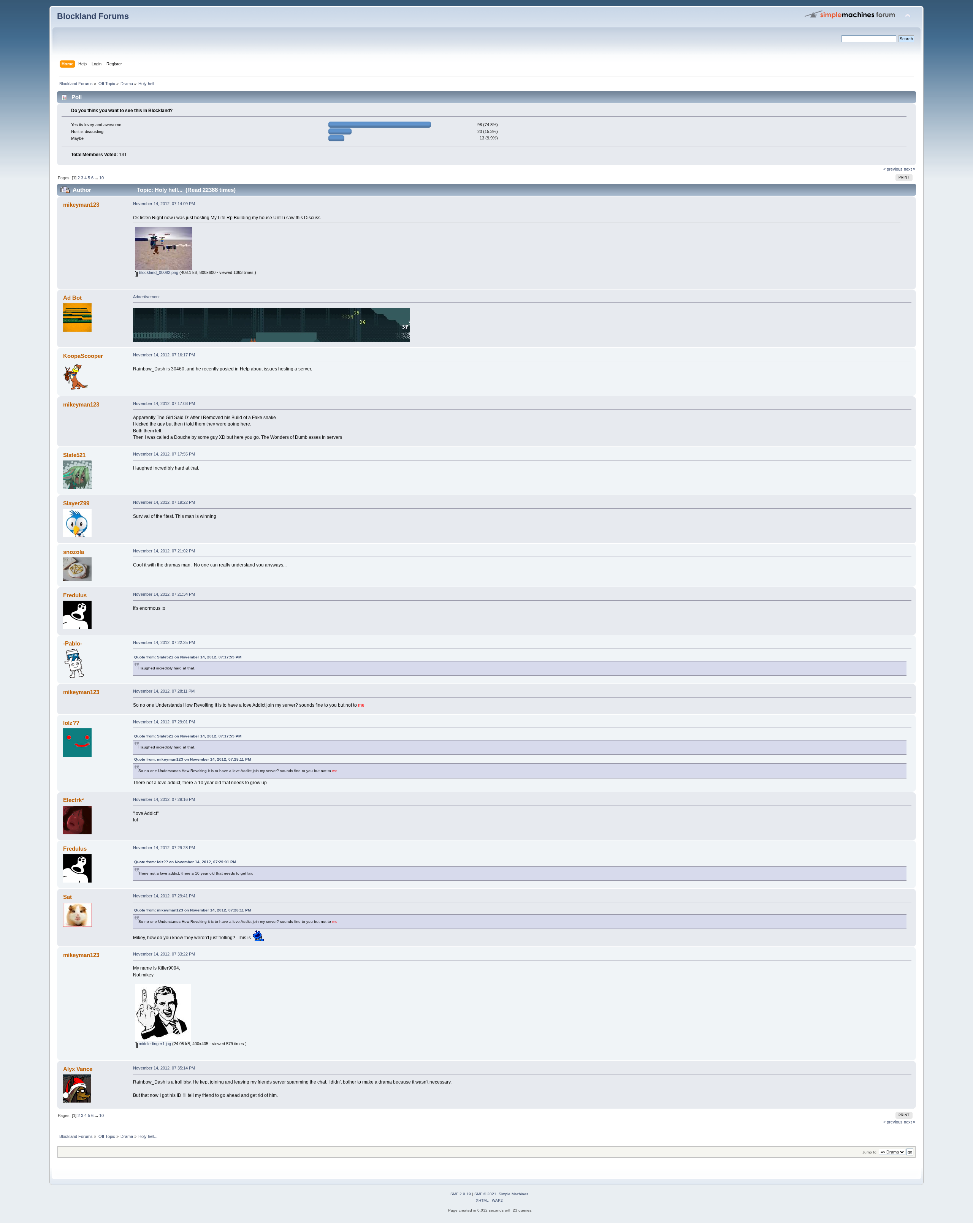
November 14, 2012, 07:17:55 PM (164, 454)
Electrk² (73, 800)
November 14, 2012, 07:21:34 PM (164, 594)
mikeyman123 (81, 204)
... (97, 178)
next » (909, 169)
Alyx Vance (77, 1069)
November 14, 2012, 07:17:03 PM (164, 403)
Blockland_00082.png (158, 272)
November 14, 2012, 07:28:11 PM (164, 691)
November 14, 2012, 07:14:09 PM (164, 203)
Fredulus (75, 595)
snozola (73, 552)
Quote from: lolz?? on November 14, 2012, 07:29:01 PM (185, 862)
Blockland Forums (93, 16)
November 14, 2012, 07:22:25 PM (164, 642)
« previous (893, 169)
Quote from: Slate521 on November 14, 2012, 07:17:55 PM (187, 657)
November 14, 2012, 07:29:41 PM (164, 896)
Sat (67, 897)
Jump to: (870, 1152)
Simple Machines (513, 1194)
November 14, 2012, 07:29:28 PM (164, 847)
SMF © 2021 (485, 1194)
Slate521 (74, 455)
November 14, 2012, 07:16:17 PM (164, 355)
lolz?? (71, 723)
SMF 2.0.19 (460, 1194)
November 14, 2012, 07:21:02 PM (164, 551)
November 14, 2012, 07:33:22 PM (164, 954)
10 (101, 178)
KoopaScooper (83, 356)
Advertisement (146, 296)
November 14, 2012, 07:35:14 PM (164, 1068)
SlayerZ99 (76, 503)
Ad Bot (72, 297)
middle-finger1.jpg (154, 1043)
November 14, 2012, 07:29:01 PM (164, 722)
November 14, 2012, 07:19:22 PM (164, 502)
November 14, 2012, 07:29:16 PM (164, 799)
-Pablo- (72, 643)
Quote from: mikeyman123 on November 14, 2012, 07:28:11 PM (192, 759)
